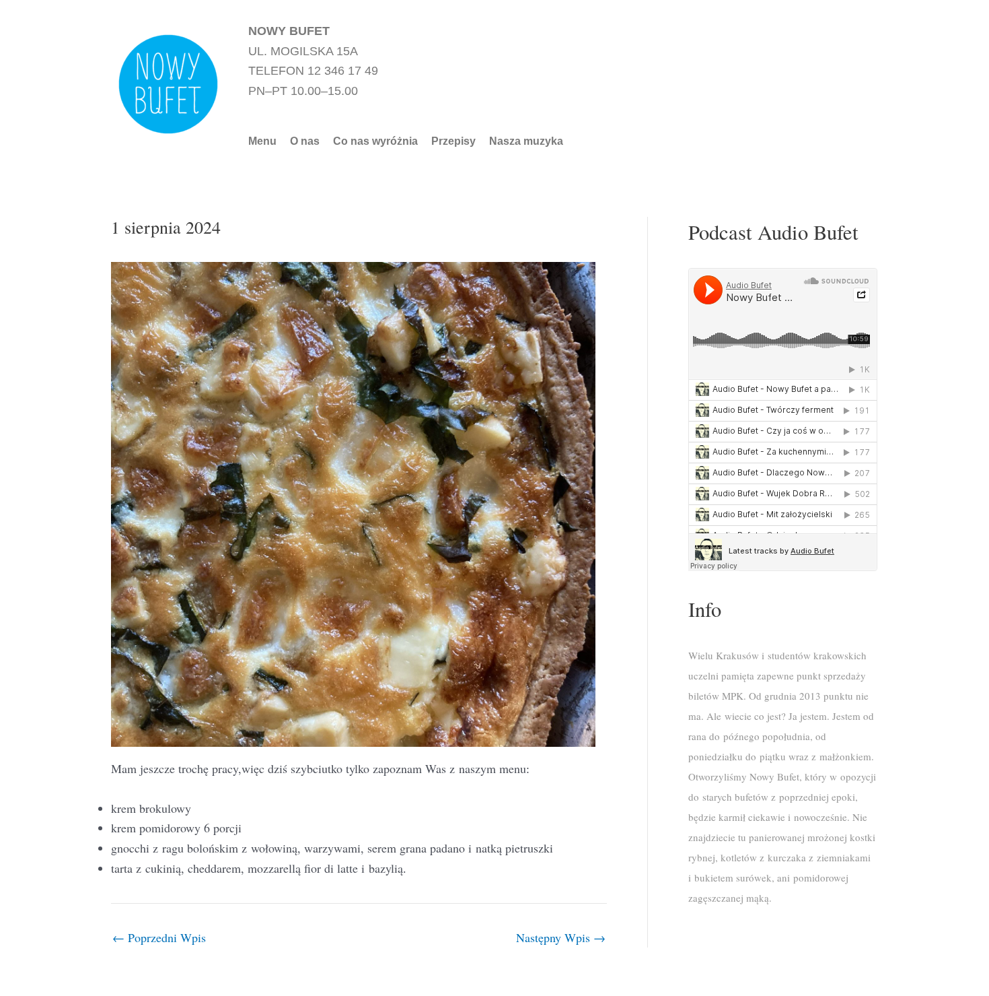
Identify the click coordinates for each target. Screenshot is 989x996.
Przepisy (453, 141)
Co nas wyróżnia (375, 141)
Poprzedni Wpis (159, 937)
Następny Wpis (561, 937)
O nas (305, 141)
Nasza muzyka (526, 141)
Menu (262, 141)
